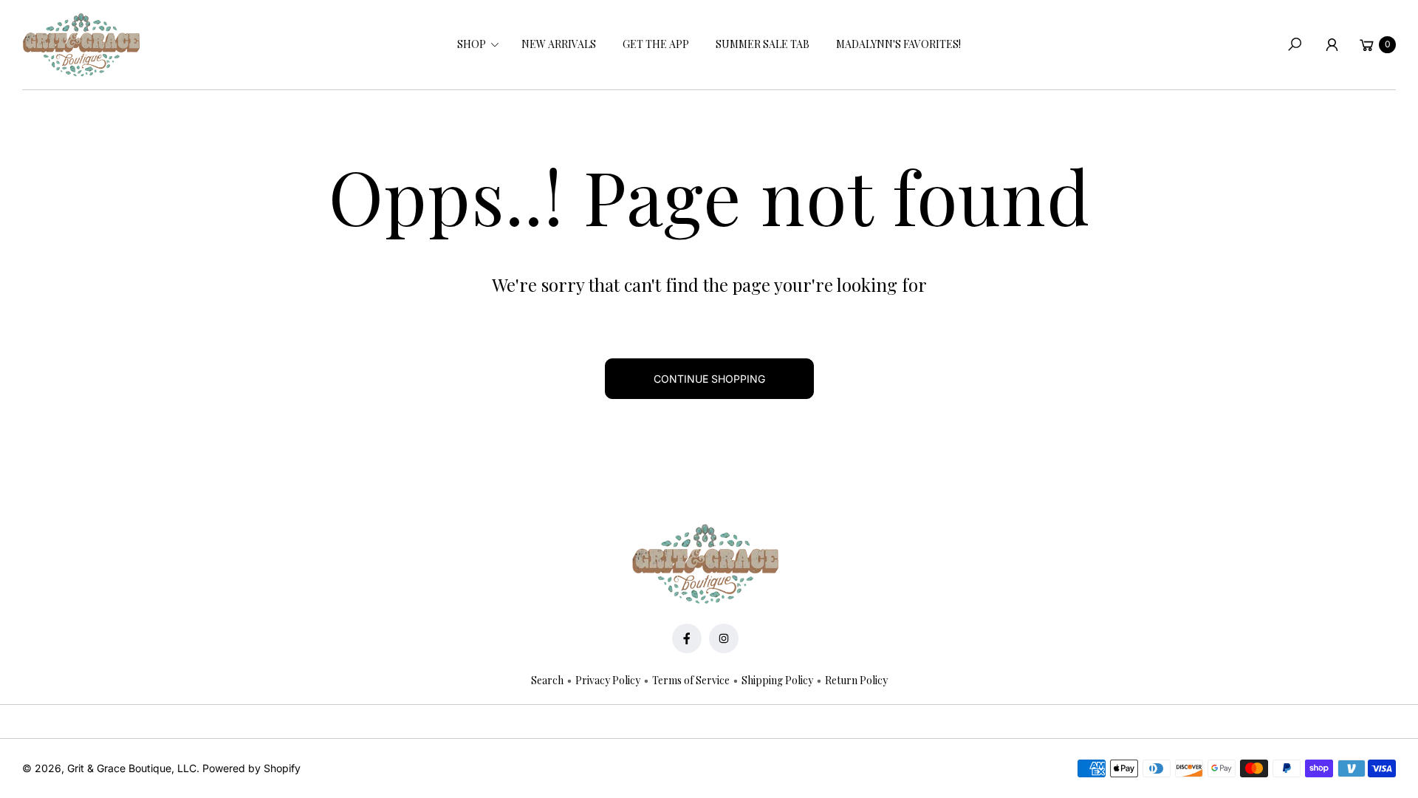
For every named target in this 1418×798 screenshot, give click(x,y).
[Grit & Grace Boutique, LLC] (81, 45)
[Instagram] (724, 638)
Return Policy (856, 680)
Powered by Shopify (251, 768)
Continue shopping (709, 378)
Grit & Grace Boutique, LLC (131, 768)
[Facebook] (687, 638)
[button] (476, 44)
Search (547, 680)
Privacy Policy (607, 680)
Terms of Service (691, 680)
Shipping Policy (777, 680)
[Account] (1331, 44)
